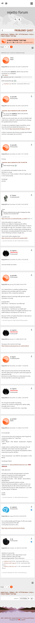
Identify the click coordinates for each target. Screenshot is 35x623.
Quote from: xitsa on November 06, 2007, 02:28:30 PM (14, 110)
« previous (26, 42)
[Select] (6, 75)
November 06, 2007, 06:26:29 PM (15, 106)
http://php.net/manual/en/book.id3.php (13, 528)
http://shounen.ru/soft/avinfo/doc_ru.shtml (14, 218)
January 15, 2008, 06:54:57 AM (14, 339)
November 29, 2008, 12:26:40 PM (15, 397)
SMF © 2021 (7, 618)
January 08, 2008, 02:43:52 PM (14, 284)
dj (12, 539)
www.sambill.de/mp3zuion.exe (19, 464)
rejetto (14, 250)
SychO (23, 620)
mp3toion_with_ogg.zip (10, 563)
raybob (14, 507)
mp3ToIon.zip (7, 83)
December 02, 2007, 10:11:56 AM (15, 154)
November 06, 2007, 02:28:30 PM (15, 67)
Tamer (14, 195)
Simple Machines (17, 618)
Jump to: (16, 598)
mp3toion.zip (7, 561)
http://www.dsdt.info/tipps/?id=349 (19, 129)
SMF (2, 618)
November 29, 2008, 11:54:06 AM (15, 366)
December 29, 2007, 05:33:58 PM (15, 204)
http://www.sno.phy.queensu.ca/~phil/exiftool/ (15, 346)
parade (14, 97)
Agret (14, 357)
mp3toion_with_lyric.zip (10, 566)
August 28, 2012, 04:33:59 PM (14, 516)
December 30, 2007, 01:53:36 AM (15, 259)
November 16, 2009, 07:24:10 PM (15, 428)
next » (31, 42)
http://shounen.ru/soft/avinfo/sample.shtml (14, 238)
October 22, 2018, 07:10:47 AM (14, 548)
